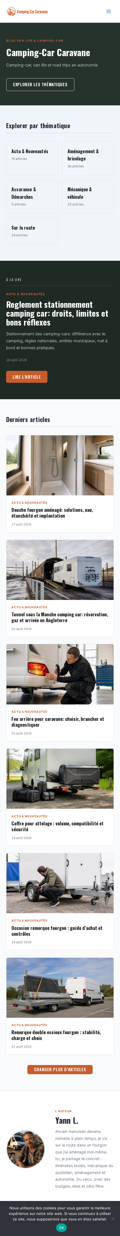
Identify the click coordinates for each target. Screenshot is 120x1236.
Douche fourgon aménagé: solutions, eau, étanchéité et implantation (52, 512)
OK (61, 1227)
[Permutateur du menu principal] (108, 11)
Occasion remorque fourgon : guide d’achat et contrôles (56, 930)
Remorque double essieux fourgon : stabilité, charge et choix (56, 1035)
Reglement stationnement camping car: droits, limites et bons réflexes (57, 313)
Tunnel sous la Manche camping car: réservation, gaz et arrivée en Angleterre (59, 617)
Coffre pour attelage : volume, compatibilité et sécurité (57, 826)
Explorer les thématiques (40, 84)
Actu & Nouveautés (25, 294)
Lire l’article (27, 377)
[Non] (113, 1218)
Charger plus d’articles (60, 1069)
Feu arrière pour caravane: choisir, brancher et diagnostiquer (57, 721)
